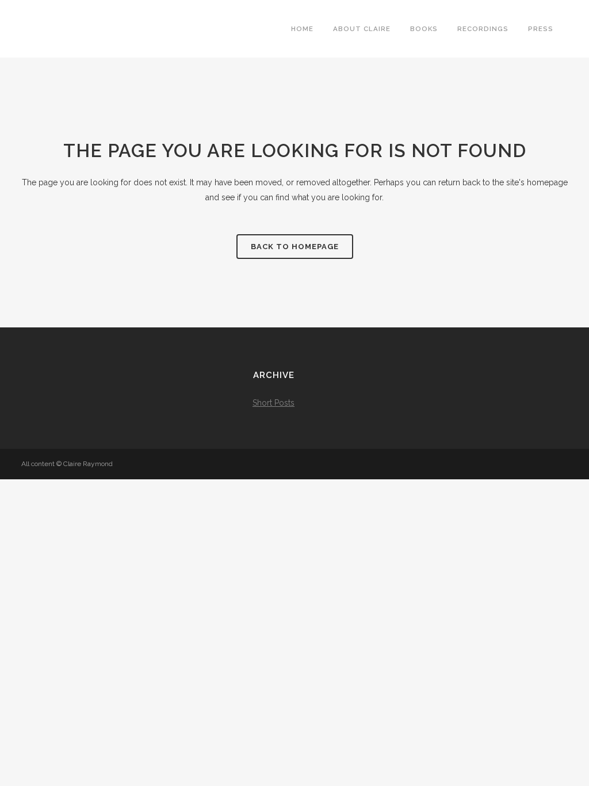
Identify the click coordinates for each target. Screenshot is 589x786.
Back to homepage (295, 246)
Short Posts (273, 402)
